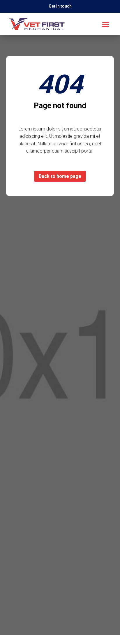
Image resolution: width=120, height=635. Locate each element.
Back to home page (60, 176)
